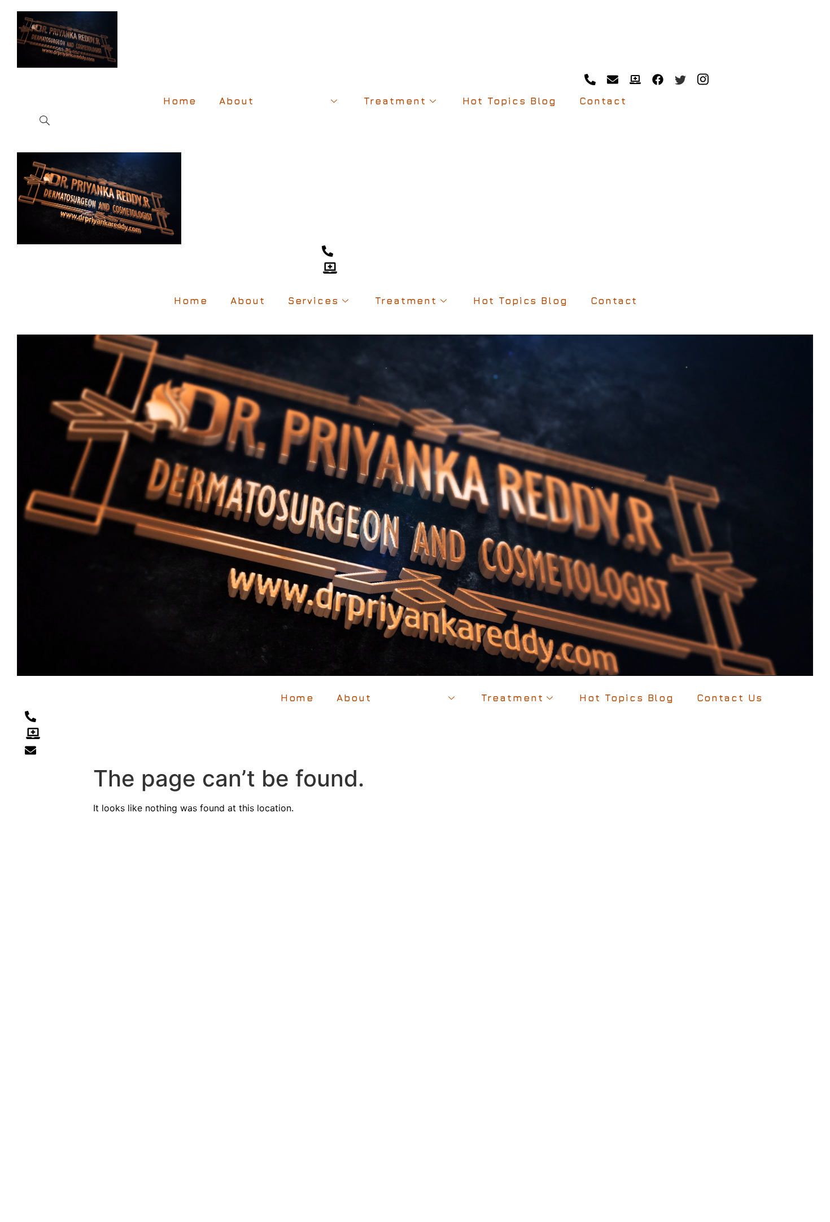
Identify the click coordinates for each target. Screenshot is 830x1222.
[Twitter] (680, 79)
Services (302, 101)
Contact (602, 101)
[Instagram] (703, 79)
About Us (20, 887)
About (236, 101)
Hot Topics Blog (509, 101)
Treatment (395, 101)
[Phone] (590, 79)
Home (180, 101)
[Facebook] (657, 79)
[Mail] (612, 79)
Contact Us (730, 698)
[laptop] (635, 79)
